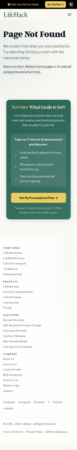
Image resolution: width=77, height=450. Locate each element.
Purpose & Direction (15, 330)
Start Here (11, 247)
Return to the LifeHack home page (28, 66)
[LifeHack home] (15, 14)
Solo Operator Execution (17, 346)
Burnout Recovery (13, 320)
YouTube (57, 402)
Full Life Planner (12, 297)
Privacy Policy (34, 431)
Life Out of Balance (14, 336)
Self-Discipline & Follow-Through (22, 325)
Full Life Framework (14, 263)
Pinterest (39, 402)
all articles (32, 72)
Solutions (11, 315)
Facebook (9, 402)
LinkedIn (8, 408)
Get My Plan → (55, 4)
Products (10, 281)
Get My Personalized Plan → (38, 198)
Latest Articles (12, 369)
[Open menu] (69, 14)
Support (8, 390)
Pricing (7, 307)
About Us (8, 359)
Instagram (24, 402)
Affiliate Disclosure (56, 431)
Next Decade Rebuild (15, 341)
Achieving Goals (12, 274)
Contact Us (10, 364)
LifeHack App (11, 286)
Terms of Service (13, 431)
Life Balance (10, 268)
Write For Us (10, 380)
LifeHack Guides (12, 252)
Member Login (11, 385)
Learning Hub (11, 302)
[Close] (71, 4)
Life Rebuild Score (13, 258)
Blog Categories (12, 374)
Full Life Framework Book (18, 291)
